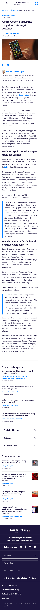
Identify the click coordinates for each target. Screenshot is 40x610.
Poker (23, 376)
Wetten (16, 378)
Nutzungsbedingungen (10, 585)
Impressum (6, 598)
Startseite (5, 10)
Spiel (6, 167)
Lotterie (18, 376)
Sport (12, 378)
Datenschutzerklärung (10, 589)
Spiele (13, 15)
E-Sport (4, 405)
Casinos (4, 376)
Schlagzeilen (14, 10)
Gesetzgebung (11, 376)
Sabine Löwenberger (12, 33)
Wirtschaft (22, 378)
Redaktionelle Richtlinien (11, 594)
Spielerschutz (6, 378)
